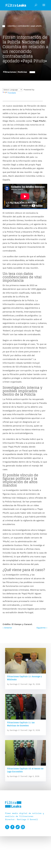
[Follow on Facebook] (12, 827)
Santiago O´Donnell (18, 684)
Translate (11, 93)
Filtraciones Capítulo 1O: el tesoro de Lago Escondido (25, 770)
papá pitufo (36, 26)
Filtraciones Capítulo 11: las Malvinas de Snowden (21, 724)
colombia (12, 26)
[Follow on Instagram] (23, 827)
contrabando (23, 26)
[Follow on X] (7, 827)
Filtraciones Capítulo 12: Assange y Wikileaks (24, 678)
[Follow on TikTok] (18, 827)
